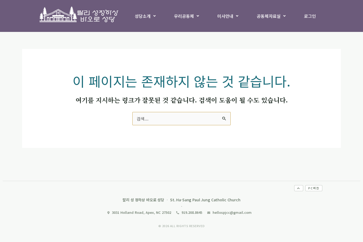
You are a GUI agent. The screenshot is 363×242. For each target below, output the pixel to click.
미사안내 (225, 16)
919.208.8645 (192, 212)
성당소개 (143, 16)
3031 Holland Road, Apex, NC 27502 (141, 212)
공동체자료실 (269, 16)
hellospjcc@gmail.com (232, 212)
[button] (145, 16)
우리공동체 (184, 16)
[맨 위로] (298, 188)
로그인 (310, 16)
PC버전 (313, 188)
